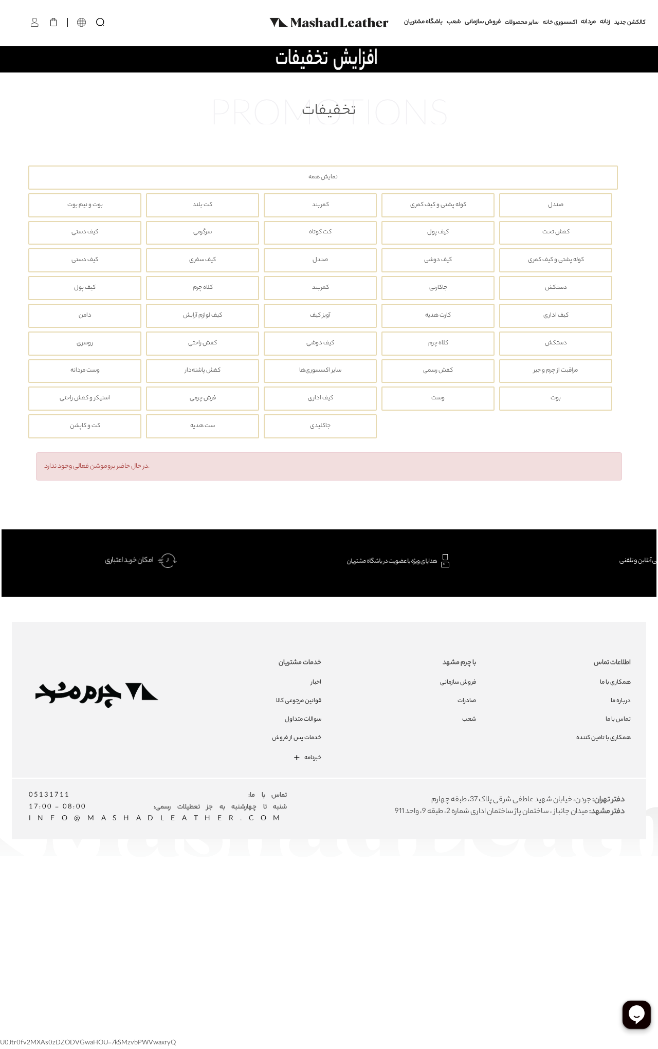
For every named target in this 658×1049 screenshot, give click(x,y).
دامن (85, 316)
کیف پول (438, 232)
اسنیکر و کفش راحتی (85, 398)
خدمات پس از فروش (296, 738)
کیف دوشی (438, 260)
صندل (555, 205)
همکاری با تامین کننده (603, 738)
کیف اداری (556, 316)
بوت (556, 398)
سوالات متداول (303, 719)
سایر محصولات (522, 22)
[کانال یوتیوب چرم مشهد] (333, 897)
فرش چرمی (203, 398)
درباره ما (621, 701)
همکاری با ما (615, 682)
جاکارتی (438, 288)
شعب (454, 22)
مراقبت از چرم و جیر (556, 371)
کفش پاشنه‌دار (203, 371)
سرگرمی (202, 232)
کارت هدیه (438, 316)
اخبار (316, 682)
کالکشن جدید (630, 22)
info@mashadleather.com (158, 819)
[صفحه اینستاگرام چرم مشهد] (296, 897)
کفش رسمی (438, 371)
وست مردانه (85, 371)
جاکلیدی (320, 426)
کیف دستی (84, 232)
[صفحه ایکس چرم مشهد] (370, 897)
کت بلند (202, 205)
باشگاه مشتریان (423, 22)
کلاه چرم (203, 288)
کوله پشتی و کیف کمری (438, 205)
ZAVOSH (450, 919)
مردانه (588, 22)
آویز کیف (320, 316)
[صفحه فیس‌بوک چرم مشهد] (259, 897)
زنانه (605, 22)
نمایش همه (323, 177)
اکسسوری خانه (560, 22)
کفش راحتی (202, 343)
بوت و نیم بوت (85, 205)
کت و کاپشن (85, 426)
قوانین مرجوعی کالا (298, 701)
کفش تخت (556, 232)
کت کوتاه (320, 232)
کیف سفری (202, 260)
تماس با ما (618, 719)
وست (438, 398)
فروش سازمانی (483, 22)
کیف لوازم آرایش (202, 316)
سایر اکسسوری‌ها (320, 371)
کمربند (320, 205)
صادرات (467, 701)
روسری (85, 343)
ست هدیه (202, 426)
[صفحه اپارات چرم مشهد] (407, 897)
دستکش (556, 288)
